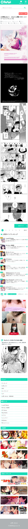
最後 (25, 230)
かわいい (17, 23)
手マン (21, 21)
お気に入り (21, 3)
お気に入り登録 (24, 13)
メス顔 (11, 23)
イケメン (24, 23)
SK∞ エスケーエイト (6, 21)
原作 (5, 294)
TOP (2, 294)
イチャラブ (4, 23)
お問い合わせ (14, 523)
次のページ (21, 225)
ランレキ (16, 21)
